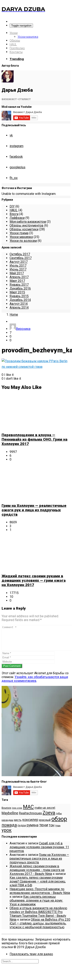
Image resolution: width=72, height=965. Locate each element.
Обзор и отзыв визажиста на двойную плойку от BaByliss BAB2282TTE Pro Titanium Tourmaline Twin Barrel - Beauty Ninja (38, 913)
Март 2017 (17, 281)
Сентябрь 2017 (21, 258)
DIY (12, 206)
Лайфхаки (17, 218)
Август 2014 (19, 304)
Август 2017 (19, 262)
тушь (57, 825)
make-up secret (45, 807)
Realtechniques (30, 813)
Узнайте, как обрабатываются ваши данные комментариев (35, 679)
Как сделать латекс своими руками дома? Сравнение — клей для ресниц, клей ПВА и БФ (38, 881)
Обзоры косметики (24, 229)
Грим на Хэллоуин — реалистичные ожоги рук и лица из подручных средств (34, 510)
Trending (17, 59)
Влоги (14, 214)
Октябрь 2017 (20, 254)
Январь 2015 (19, 296)
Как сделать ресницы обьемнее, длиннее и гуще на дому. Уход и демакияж (36, 900)
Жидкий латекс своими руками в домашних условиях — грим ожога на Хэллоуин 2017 (34, 580)
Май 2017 (17, 273)
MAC (28, 807)
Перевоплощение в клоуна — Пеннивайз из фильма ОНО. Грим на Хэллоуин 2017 (34, 439)
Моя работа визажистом (28, 222)
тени (43, 825)
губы (59, 813)
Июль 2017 (18, 265)
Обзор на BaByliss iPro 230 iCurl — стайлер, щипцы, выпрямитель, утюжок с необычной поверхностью (40, 923)
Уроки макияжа (28, 36)
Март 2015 (17, 292)
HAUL (13, 44)
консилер (30, 820)
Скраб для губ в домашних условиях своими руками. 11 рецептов (39, 847)
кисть (18, 820)
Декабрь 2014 (20, 300)
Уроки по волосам (23, 241)
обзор (59, 819)
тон (51, 825)
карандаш (7, 820)
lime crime (17, 808)
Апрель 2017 (19, 277)
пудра (22, 825)
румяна (32, 825)
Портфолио (17, 48)
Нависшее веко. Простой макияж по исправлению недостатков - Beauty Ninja (40, 891)
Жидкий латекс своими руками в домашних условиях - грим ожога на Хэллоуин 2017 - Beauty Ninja (37, 870)
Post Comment (12, 665)
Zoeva (49, 813)
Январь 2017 (19, 285)
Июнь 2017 (18, 269)
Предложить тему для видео (31, 954)
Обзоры (15, 40)
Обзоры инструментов (26, 225)
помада (9, 824)
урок (7, 830)
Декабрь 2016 (20, 288)
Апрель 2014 (19, 307)
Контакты (16, 52)
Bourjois (6, 807)
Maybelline (10, 813)
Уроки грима (19, 233)
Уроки (14, 33)
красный (45, 820)
